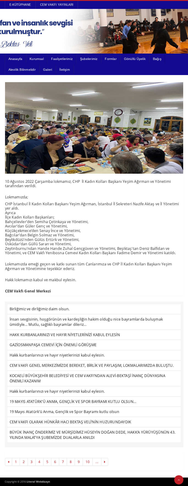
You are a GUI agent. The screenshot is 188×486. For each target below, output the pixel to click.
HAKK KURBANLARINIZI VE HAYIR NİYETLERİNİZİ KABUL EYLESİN (65, 334)
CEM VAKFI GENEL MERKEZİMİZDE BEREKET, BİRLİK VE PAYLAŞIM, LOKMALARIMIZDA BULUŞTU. (92, 365)
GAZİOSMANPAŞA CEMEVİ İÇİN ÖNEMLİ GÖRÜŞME (53, 344)
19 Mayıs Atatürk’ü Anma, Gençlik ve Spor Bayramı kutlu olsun (64, 411)
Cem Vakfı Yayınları (57, 4)
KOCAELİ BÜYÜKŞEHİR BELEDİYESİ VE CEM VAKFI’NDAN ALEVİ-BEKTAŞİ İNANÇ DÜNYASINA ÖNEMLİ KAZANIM (87, 378)
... (96, 461)
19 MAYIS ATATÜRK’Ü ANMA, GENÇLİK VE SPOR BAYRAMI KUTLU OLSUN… (73, 401)
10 (88, 461)
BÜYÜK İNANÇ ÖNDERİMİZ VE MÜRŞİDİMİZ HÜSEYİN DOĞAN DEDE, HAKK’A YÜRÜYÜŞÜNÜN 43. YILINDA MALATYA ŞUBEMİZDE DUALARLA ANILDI (93, 435)
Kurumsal (37, 59)
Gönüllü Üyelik (135, 59)
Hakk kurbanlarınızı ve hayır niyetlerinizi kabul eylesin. (57, 355)
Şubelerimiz (88, 59)
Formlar (110, 59)
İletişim (64, 69)
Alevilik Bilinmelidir (22, 69)
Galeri (47, 69)
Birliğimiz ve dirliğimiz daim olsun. (40, 308)
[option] (94, 128)
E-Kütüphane (20, 4)
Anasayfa (15, 59)
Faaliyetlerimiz (62, 59)
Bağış (157, 59)
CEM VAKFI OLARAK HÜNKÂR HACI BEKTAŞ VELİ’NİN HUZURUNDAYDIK (70, 421)
